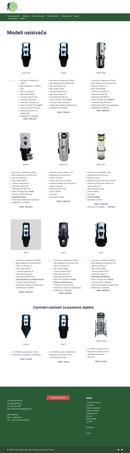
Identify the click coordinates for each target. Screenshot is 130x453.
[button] (122, 6)
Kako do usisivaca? (38, 16)
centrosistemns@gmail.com (21, 409)
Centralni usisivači (13, 16)
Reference (90, 427)
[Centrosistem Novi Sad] (15, 6)
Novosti (76, 16)
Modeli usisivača (52, 16)
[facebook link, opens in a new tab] (118, 450)
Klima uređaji (13, 18)
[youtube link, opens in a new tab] (122, 450)
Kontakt (22, 18)
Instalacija (25, 16)
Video (88, 433)
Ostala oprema (66, 16)
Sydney (51, 450)
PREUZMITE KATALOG (58, 398)
